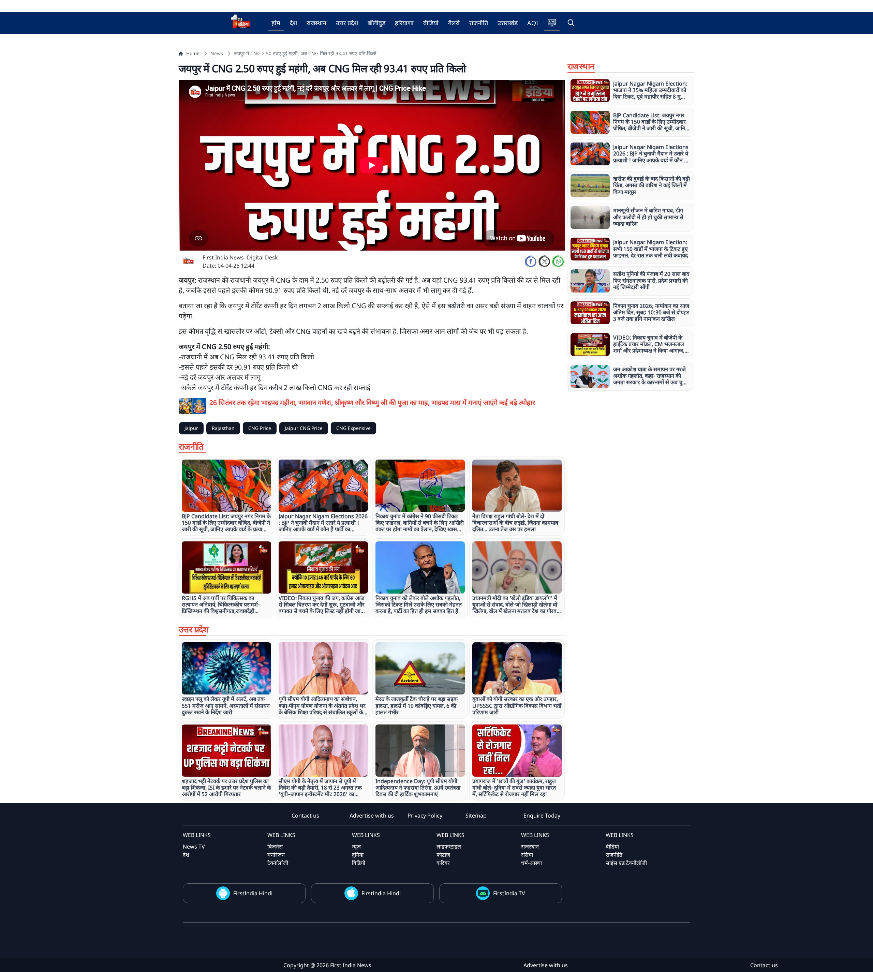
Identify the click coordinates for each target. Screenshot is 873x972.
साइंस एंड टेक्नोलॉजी (626, 863)
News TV (194, 846)
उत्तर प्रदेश (347, 23)
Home (192, 53)
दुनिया (358, 854)
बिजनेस (275, 846)
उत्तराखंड (508, 23)
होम (275, 23)
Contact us (305, 815)
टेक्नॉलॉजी (277, 863)
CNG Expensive (353, 428)
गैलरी (454, 23)
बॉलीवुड (376, 23)
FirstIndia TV (509, 893)
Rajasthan (223, 428)
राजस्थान (316, 23)
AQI (532, 23)
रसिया (527, 854)
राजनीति (478, 23)
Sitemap (476, 815)
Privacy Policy (425, 815)
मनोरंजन (276, 854)
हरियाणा (404, 23)
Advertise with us (372, 815)
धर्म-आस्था (531, 863)
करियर (443, 863)
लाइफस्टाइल (448, 846)
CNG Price (259, 428)
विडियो (358, 863)
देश (293, 23)
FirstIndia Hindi (252, 893)
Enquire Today (541, 815)
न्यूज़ (356, 846)
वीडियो (431, 23)
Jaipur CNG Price (304, 428)
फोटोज (443, 854)
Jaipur (191, 428)
